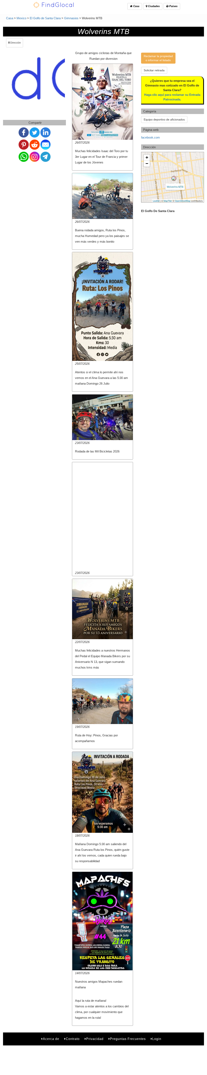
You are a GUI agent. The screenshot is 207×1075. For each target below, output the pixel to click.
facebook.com (150, 137)
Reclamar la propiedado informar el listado (158, 58)
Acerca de (51, 1039)
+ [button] (147, 157)
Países (172, 6)
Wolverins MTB (175, 186)
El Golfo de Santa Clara (45, 18)
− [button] (147, 163)
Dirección (15, 42)
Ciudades (153, 6)
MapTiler (168, 200)
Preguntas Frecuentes (128, 1039)
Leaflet (156, 200)
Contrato (73, 1039)
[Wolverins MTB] (173, 178)
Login (156, 1039)
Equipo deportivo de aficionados (164, 119)
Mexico (21, 18)
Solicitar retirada (154, 70)
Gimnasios (71, 18)
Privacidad (95, 1039)
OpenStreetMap (182, 200)
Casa (135, 6)
